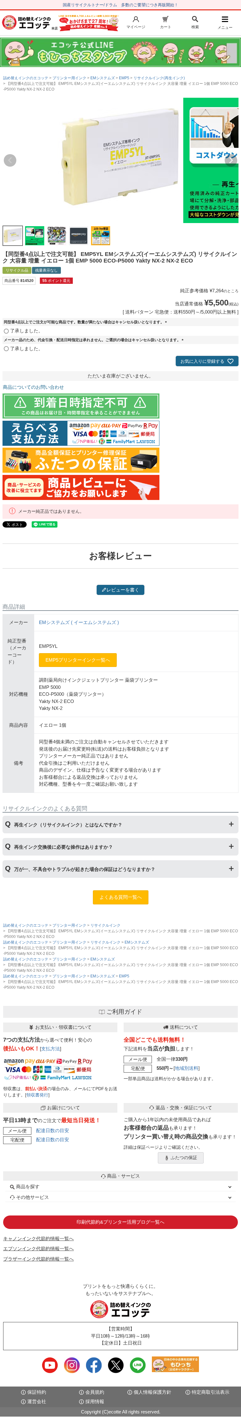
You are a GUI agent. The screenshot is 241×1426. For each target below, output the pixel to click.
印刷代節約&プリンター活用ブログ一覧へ (120, 1222)
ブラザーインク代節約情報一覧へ (38, 1259)
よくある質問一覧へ (120, 897)
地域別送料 (186, 1068)
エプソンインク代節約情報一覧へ (38, 1248)
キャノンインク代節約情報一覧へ (38, 1238)
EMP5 (124, 78)
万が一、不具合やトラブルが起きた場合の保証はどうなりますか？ (84, 869)
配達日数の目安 (52, 1130)
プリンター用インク (69, 78)
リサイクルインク (105, 925)
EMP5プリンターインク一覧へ (78, 660)
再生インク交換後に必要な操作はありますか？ (63, 847)
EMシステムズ (102, 78)
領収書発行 (37, 1095)
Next (231, 160)
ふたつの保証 (184, 1157)
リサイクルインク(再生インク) (159, 78)
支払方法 (50, 1048)
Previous (10, 160)
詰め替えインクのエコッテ (25, 78)
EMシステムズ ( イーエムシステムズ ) (79, 622)
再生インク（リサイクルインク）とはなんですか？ (68, 824)
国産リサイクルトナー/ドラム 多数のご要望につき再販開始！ (120, 5)
